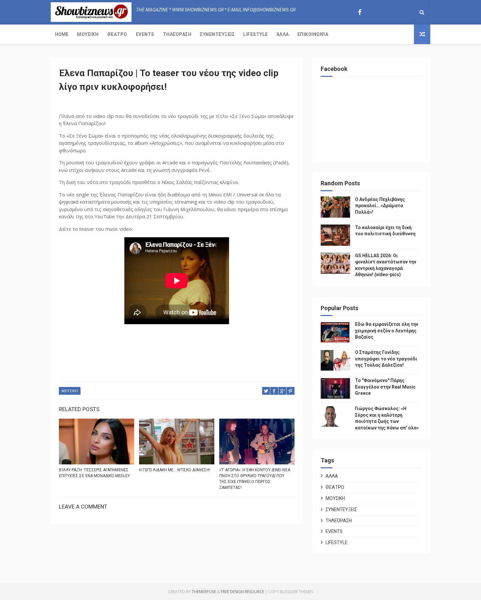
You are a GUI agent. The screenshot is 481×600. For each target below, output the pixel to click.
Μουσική (88, 34)
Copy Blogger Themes (290, 591)
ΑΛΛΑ (332, 476)
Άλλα (282, 34)
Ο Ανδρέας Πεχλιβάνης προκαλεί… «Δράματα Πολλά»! (380, 206)
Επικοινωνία (313, 34)
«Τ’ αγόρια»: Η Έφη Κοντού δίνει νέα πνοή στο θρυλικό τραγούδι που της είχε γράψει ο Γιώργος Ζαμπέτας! (254, 479)
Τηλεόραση (177, 34)
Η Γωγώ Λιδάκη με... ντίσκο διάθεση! (174, 470)
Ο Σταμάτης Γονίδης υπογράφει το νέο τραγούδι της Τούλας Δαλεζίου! (386, 359)
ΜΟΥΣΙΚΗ (70, 391)
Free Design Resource (242, 591)
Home (61, 34)
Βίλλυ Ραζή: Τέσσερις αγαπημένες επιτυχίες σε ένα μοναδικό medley (94, 473)
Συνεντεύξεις (217, 34)
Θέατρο (117, 34)
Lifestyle (255, 34)
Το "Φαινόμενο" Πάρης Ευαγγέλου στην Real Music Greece (385, 387)
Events (145, 34)
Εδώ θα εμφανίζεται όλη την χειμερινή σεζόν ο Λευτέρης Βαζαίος (386, 331)
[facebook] (360, 12)
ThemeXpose (204, 591)
